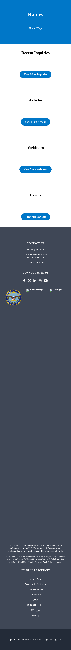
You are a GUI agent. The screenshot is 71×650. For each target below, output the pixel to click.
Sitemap (35, 615)
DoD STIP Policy (35, 605)
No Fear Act (35, 594)
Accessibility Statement (35, 584)
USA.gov (35, 610)
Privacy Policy (35, 579)
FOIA (35, 599)
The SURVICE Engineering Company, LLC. (42, 639)
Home (32, 28)
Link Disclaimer (35, 589)
